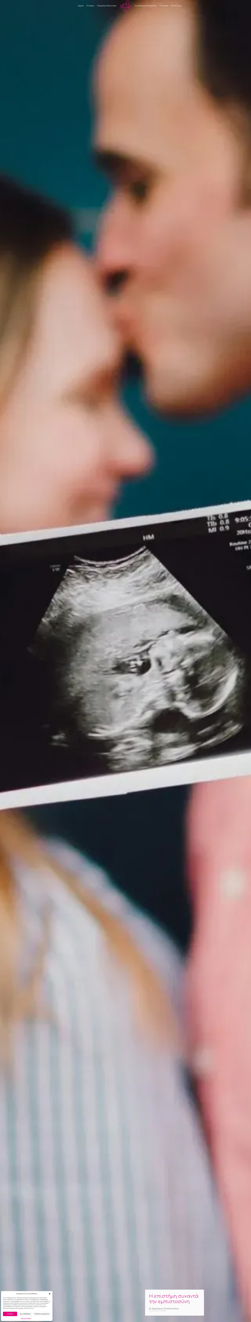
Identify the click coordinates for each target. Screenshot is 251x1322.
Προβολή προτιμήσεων (42, 1314)
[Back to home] (125, 6)
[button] (50, 1294)
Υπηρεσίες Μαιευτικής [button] (106, 6)
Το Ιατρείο (164, 6)
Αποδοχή (10, 1314)
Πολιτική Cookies (26, 1318)
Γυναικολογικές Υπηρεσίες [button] (146, 6)
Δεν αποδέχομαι (25, 1314)
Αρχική (81, 6)
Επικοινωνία (176, 6)
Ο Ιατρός (90, 6)
